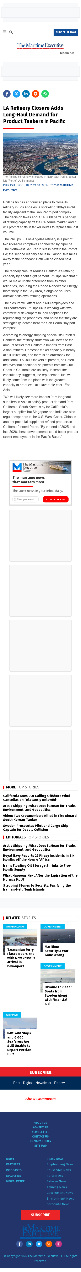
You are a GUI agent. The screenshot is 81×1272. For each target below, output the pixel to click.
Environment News (60, 1198)
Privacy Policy (40, 1141)
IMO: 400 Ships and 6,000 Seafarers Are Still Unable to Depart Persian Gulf (19, 1043)
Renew (59, 1083)
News (10, 1159)
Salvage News (56, 1181)
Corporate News (58, 1204)
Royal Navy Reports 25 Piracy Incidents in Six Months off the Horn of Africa (38, 857)
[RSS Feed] (48, 1244)
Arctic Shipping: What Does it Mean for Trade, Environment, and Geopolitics (39, 808)
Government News (60, 1193)
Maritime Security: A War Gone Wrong (57, 951)
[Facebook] (19, 1244)
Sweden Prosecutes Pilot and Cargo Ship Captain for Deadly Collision (35, 828)
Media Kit (67, 53)
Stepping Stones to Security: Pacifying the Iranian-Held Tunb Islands (37, 887)
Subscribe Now (55, 499)
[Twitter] (39, 1244)
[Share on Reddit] (35, 94)
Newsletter (43, 1083)
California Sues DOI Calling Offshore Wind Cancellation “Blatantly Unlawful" (36, 798)
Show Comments (40, 1099)
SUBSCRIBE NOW (66, 32)
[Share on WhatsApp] (45, 94)
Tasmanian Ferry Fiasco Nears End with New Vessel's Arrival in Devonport (21, 958)
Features (13, 1164)
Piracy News (55, 1159)
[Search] (11, 33)
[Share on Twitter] (16, 94)
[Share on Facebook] (7, 94)
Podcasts (14, 1170)
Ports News (55, 1176)
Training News (57, 1187)
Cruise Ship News (59, 1170)
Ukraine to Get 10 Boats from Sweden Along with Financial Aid (58, 995)
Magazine (13, 1176)
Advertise (40, 1127)
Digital (28, 1083)
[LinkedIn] (29, 1244)
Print (16, 1083)
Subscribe (40, 1215)
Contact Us (40, 1136)
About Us (40, 1123)
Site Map (40, 1145)
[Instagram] (58, 1244)
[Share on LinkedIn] (26, 94)
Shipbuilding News (60, 1164)
